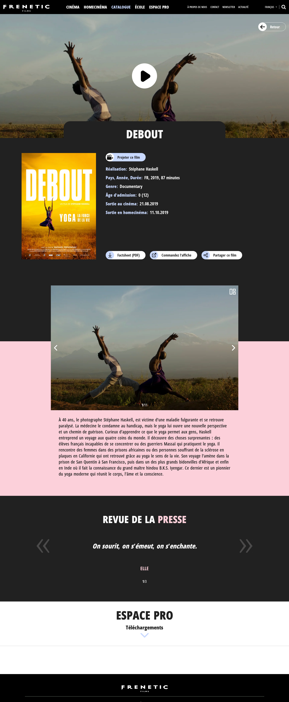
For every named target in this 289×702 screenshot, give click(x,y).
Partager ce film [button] (224, 255)
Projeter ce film (128, 157)
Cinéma (72, 7)
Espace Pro (159, 7)
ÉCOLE (140, 7)
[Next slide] (233, 347)
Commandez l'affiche (176, 255)
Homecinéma (95, 7)
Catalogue (121, 7)
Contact (214, 7)
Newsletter (228, 7)
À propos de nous (197, 7)
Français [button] (270, 7)
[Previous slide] (56, 347)
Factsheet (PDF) (128, 255)
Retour (275, 26)
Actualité (243, 7)
